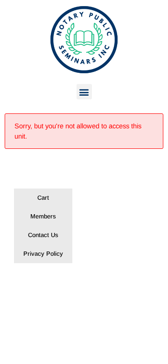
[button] (84, 91)
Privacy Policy (43, 253)
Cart (43, 197)
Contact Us (43, 234)
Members (43, 216)
